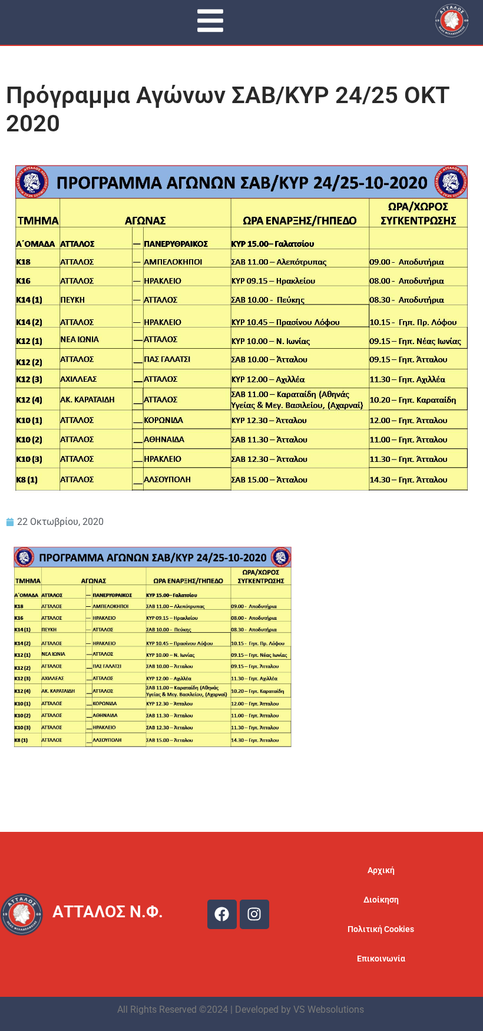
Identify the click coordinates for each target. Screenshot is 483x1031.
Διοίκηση (381, 899)
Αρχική (381, 870)
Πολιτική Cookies (381, 929)
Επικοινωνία (381, 958)
